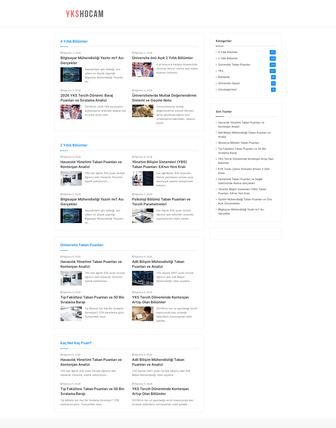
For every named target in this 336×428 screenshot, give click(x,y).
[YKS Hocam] (83, 13)
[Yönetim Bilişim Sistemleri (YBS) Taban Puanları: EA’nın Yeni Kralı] (142, 178)
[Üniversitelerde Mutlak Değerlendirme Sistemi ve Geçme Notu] (142, 111)
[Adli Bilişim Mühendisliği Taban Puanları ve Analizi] (142, 278)
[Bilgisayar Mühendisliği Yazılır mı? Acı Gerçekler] (71, 74)
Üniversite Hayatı (229, 83)
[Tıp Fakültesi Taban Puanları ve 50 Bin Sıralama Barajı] (71, 313)
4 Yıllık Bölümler (74, 41)
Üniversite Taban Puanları (81, 245)
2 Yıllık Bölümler (74, 145)
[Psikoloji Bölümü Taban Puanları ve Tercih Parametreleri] (142, 215)
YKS (220, 70)
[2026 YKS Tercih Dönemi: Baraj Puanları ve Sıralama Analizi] (71, 112)
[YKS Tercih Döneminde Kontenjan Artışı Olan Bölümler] (142, 313)
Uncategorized (227, 89)
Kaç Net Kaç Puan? (76, 343)
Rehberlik (224, 77)
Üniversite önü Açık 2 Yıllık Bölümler (162, 58)
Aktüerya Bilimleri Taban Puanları (238, 142)
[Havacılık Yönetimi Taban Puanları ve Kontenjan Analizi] (71, 178)
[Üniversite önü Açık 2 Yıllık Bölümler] (142, 69)
